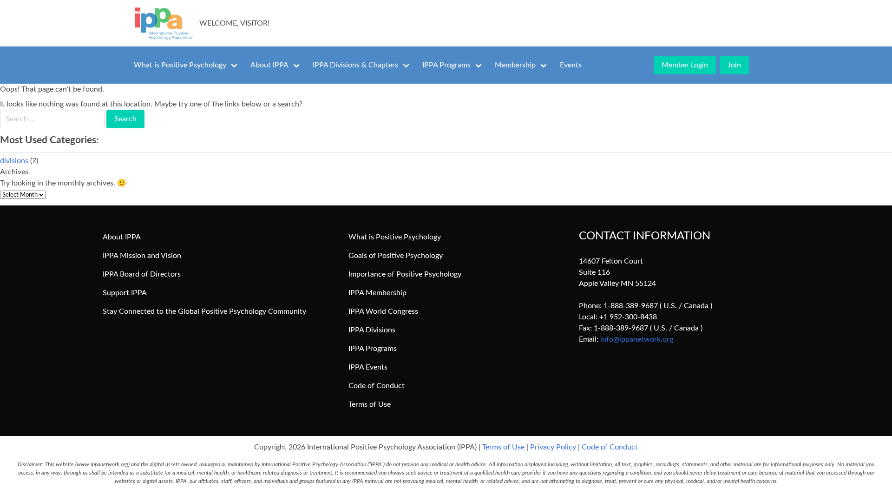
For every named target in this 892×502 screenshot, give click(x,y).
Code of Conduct (376, 386)
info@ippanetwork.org (636, 339)
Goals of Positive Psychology (395, 255)
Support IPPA (125, 293)
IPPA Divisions (371, 330)
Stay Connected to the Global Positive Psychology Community (204, 311)
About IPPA (269, 65)
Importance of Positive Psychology (404, 274)
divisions (14, 161)
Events (571, 65)
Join (734, 65)
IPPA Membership (377, 293)
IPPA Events (367, 367)
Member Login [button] (685, 65)
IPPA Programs (446, 65)
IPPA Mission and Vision (142, 255)
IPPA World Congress (383, 311)
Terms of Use (369, 404)
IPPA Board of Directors (142, 274)
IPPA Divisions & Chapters (355, 65)
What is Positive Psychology (180, 65)
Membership (515, 65)
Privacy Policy (553, 447)
